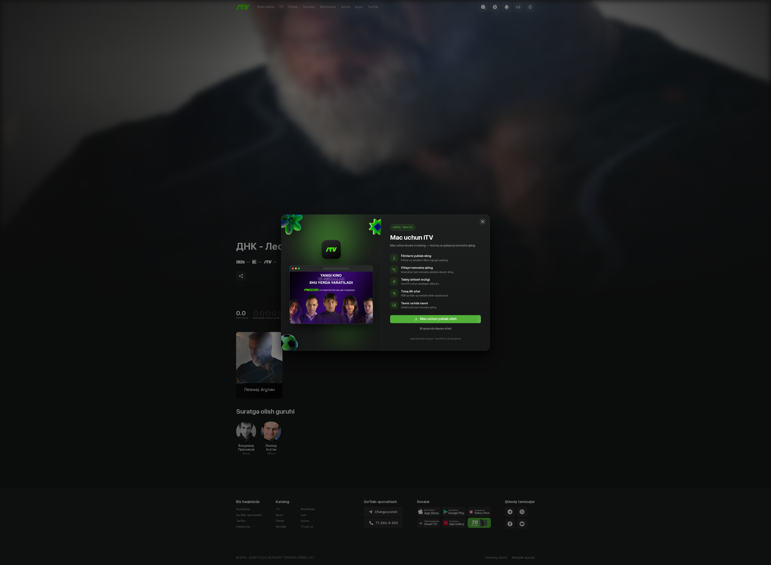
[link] (435, 319)
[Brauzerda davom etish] (482, 221)
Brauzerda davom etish (435, 328)
